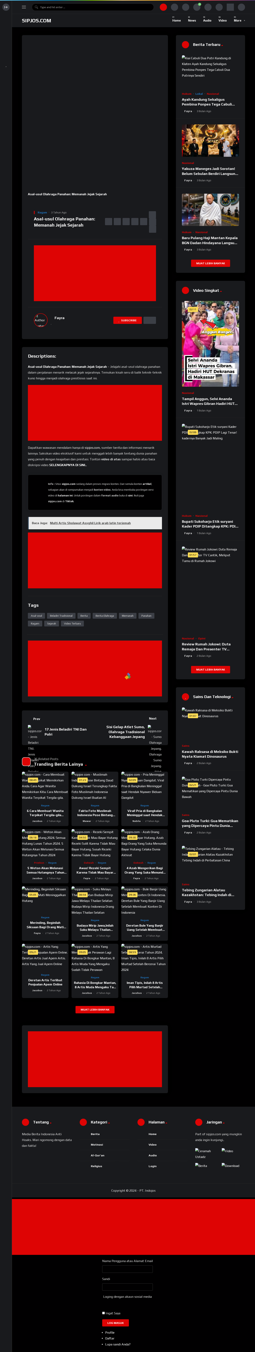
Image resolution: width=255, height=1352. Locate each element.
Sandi (106, 1279)
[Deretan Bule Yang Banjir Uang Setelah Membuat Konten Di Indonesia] (144, 900)
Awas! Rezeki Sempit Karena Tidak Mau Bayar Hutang (94, 872)
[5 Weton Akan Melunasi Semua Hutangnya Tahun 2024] (45, 843)
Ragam (42, 212)
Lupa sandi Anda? (117, 1344)
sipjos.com (36, 21)
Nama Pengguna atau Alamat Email (127, 1261)
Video (153, 1144)
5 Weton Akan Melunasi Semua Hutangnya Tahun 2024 (45, 872)
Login (153, 1166)
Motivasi (97, 1144)
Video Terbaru (72, 623)
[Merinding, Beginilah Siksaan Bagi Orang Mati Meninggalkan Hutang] (45, 899)
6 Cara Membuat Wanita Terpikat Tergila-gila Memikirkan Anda (45, 815)
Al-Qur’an (97, 1155)
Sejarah (51, 623)
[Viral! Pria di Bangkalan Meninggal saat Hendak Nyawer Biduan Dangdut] (144, 786)
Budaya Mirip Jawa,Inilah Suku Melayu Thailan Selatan (95, 930)
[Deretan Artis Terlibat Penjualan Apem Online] (45, 957)
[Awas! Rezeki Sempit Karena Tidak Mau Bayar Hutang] (95, 843)
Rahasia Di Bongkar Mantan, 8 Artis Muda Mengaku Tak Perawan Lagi (95, 987)
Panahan (146, 615)
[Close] (29, 201)
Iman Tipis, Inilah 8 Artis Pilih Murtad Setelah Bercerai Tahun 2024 (145, 987)
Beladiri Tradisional (61, 615)
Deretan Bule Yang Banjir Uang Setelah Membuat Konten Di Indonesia (144, 930)
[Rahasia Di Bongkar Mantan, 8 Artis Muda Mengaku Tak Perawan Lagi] (95, 958)
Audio (153, 1155)
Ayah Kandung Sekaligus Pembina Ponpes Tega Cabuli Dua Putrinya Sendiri (207, 104)
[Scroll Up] (32, 201)
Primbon (39, 862)
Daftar (109, 1338)
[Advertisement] (96, 273)
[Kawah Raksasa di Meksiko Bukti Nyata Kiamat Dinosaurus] (210, 723)
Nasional (213, 93)
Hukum (186, 93)
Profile (110, 1332)
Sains (185, 745)
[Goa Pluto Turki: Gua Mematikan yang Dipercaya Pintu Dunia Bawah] (210, 793)
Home (153, 1134)
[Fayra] (41, 320)
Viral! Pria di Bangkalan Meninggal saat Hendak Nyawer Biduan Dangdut (144, 815)
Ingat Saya (113, 1313)
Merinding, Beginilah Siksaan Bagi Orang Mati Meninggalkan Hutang (45, 927)
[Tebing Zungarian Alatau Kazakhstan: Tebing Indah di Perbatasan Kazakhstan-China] (210, 862)
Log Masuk (115, 1322)
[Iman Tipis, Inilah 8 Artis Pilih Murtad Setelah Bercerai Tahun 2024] (144, 958)
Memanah (127, 615)
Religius (96, 1166)
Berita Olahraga (105, 615)
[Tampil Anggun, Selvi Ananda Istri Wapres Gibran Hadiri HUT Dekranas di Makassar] (210, 344)
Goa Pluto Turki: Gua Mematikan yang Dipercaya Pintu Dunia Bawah (210, 826)
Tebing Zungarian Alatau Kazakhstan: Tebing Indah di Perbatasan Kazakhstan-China (208, 895)
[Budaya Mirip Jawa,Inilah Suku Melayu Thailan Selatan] (95, 900)
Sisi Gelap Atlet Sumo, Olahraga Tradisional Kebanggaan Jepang (125, 732)
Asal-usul (36, 615)
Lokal (199, 93)
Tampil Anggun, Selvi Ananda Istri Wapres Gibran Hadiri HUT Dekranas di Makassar (208, 404)
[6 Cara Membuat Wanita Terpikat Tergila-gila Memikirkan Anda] (45, 786)
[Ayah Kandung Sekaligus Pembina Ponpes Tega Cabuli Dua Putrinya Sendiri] (210, 71)
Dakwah (89, 862)
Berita (84, 615)
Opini (201, 638)
